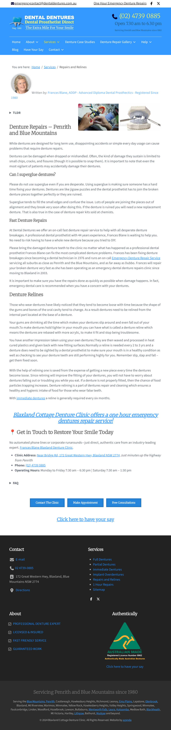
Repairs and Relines (106, 579)
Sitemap (99, 589)
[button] (85, 483)
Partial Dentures (104, 564)
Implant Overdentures (108, 574)
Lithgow (79, 713)
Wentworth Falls (98, 710)
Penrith (50, 702)
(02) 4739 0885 (139, 16)
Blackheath (153, 710)
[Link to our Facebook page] (91, 599)
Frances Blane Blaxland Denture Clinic (46, 447)
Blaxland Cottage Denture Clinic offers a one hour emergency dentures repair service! (85, 418)
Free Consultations (123, 502)
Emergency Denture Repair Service (136, 258)
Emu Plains (125, 702)
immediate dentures (31, 398)
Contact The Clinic (47, 502)
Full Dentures (102, 559)
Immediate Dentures (107, 569)
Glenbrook (151, 702)
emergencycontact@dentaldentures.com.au (45, 3)
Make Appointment (85, 502)
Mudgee (101, 713)
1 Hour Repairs (103, 584)
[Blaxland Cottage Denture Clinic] (41, 22)
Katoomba (122, 710)
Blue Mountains (36, 702)
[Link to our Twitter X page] (98, 599)
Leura (112, 710)
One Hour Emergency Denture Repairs (120, 3)
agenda (127, 720)
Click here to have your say (85, 519)
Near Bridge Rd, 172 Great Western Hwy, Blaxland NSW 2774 (78, 455)
